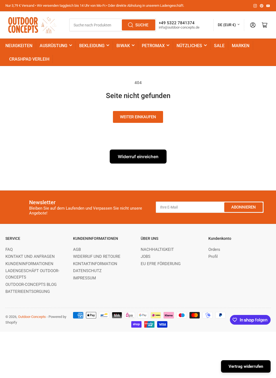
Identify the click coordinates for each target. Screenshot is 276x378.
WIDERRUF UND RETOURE (96, 256)
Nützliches (189, 45)
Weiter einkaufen (138, 117)
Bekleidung (92, 45)
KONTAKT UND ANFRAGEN (30, 256)
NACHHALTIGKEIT (157, 249)
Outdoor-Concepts (32, 317)
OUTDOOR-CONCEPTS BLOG (31, 284)
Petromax (153, 45)
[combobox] (112, 25)
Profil (213, 256)
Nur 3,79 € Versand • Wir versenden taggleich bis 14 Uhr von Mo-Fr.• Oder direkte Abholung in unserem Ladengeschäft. (94, 6)
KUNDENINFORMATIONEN (29, 263)
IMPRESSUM (84, 278)
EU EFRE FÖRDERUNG (161, 263)
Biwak (123, 45)
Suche (141, 25)
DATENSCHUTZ (87, 270)
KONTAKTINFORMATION (95, 263)
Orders (214, 249)
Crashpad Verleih (29, 59)
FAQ (9, 249)
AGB (77, 249)
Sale (219, 45)
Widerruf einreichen (138, 156)
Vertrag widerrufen (246, 366)
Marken (240, 45)
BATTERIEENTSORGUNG (27, 291)
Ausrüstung (53, 45)
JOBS (145, 256)
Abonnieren (243, 207)
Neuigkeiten (18, 45)
